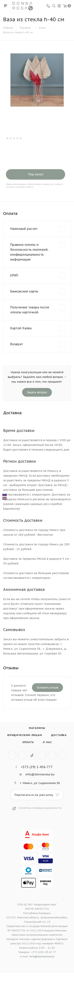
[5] (20, 138)
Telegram (52, 755)
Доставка (59, 735)
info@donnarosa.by (39, 774)
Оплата (28, 742)
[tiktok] (32, 755)
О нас (47, 742)
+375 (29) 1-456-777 (37, 766)
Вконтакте (12, 755)
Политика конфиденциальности (40, 808)
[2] (10, 138)
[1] (7, 138)
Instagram (42, 755)
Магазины (37, 728)
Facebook (22, 755)
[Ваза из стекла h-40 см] (37, 80)
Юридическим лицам (24, 735)
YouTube (62, 755)
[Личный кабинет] (59, 6)
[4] (17, 138)
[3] (14, 138)
